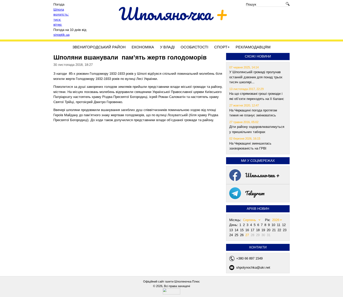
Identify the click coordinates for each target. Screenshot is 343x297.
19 (263, 230)
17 (253, 230)
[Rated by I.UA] (171, 293)
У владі (167, 47)
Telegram (255, 193)
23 (284, 230)
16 (247, 230)
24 (231, 235)
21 (274, 230)
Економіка (143, 47)
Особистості (194, 47)
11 (279, 225)
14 (237, 230)
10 (274, 225)
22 (279, 230)
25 (237, 235)
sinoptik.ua (61, 35)
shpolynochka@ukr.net (253, 267)
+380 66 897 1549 (249, 258)
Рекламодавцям (253, 47)
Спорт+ (222, 47)
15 (242, 230)
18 (258, 230)
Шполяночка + (262, 175)
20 (269, 230)
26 (242, 235)
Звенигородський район (99, 47)
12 (284, 225)
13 (231, 230)
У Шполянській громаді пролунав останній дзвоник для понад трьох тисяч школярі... (255, 77)
